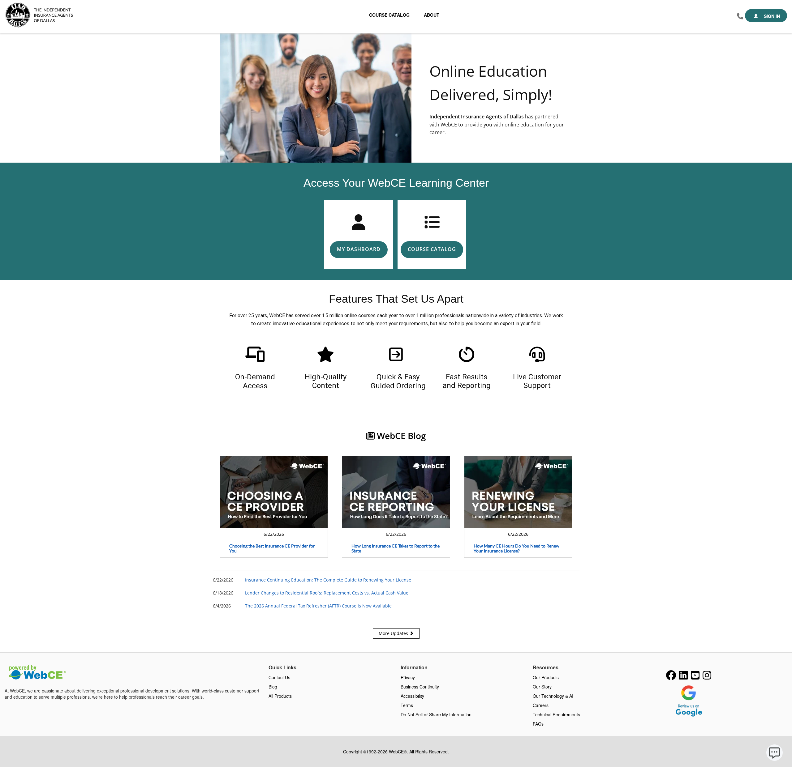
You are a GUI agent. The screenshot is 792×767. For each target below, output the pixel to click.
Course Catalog (389, 15)
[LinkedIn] (683, 677)
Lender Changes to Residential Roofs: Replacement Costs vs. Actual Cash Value (326, 593)
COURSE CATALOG (432, 249)
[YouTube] (695, 677)
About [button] (431, 15)
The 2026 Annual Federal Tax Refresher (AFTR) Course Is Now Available (318, 606)
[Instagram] (707, 677)
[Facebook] (671, 677)
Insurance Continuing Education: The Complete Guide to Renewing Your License (328, 580)
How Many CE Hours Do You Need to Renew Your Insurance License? (516, 548)
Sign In (771, 16)
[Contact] (740, 16)
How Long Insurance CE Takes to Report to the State (395, 548)
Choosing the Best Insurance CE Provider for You (272, 548)
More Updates (394, 633)
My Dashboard (359, 249)
